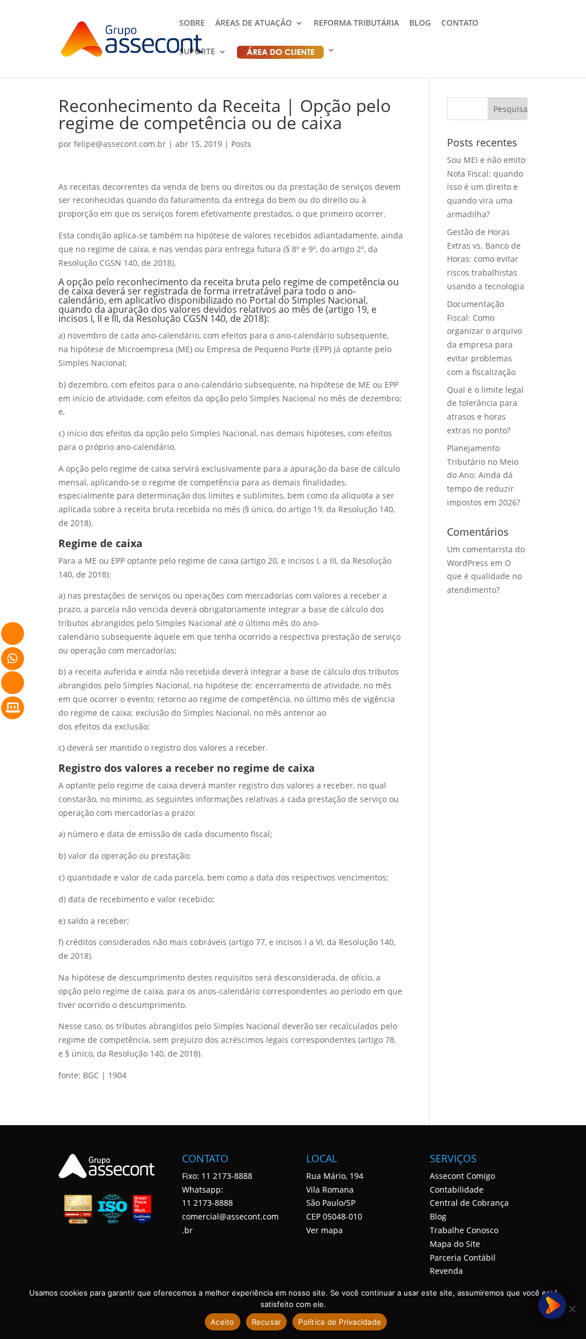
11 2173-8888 (207, 1202)
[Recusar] (571, 1308)
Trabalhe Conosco (464, 1230)
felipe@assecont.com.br (120, 143)
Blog (438, 1216)
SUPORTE (197, 52)
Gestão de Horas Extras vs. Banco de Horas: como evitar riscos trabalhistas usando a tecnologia (485, 259)
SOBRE (192, 23)
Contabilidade (457, 1189)
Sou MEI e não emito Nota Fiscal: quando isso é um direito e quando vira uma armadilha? (486, 187)
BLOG (420, 23)
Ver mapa (324, 1230)
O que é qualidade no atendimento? (484, 576)
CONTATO (459, 23)
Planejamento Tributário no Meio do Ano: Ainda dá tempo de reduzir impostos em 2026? (483, 475)
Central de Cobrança (469, 1202)
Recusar (267, 1321)
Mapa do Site (455, 1243)
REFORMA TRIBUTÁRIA (356, 23)
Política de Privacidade (339, 1321)
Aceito (223, 1321)
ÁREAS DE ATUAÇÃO (253, 23)
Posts (241, 143)
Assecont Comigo (462, 1175)
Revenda (446, 1270)
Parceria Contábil (463, 1257)
